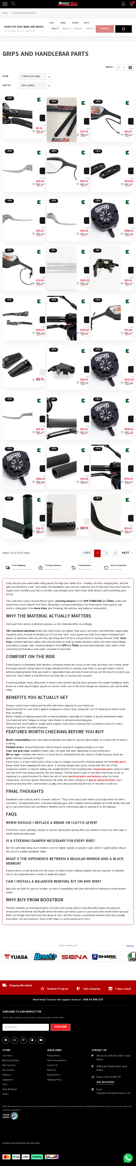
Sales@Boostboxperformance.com (114, 1093)
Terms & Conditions (56, 1061)
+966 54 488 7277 (92, 1000)
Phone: (109, 1077)
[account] (124, 4)
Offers (5, 1094)
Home (5, 13)
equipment (7, 1080)
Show (5, 76)
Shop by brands (9, 1090)
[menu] (4, 3)
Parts (87, 23)
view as (109, 67)
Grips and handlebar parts (24, 13)
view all (130, 946)
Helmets (6, 1075)
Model (75, 23)
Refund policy (53, 1075)
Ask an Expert (106, 1082)
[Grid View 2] (124, 67)
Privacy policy (53, 1056)
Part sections (9, 1065)
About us (51, 1070)
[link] (17, 116)
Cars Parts (7, 1056)
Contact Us (52, 1065)
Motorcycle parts (10, 1061)
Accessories (8, 1070)
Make (63, 23)
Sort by (6, 86)
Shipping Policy (54, 1080)
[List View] (118, 67)
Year (51, 23)
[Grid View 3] (130, 67)
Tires (4, 1085)
